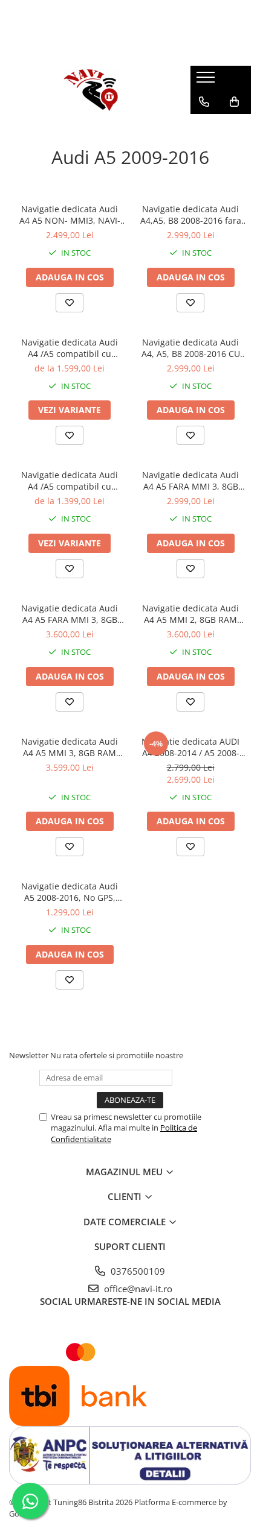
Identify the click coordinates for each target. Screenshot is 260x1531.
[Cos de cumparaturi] (234, 102)
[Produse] (207, 81)
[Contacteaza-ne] (204, 102)
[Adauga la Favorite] (69, 302)
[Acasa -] (90, 90)
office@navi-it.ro (137, 1289)
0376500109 (136, 1271)
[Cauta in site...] (204, 126)
